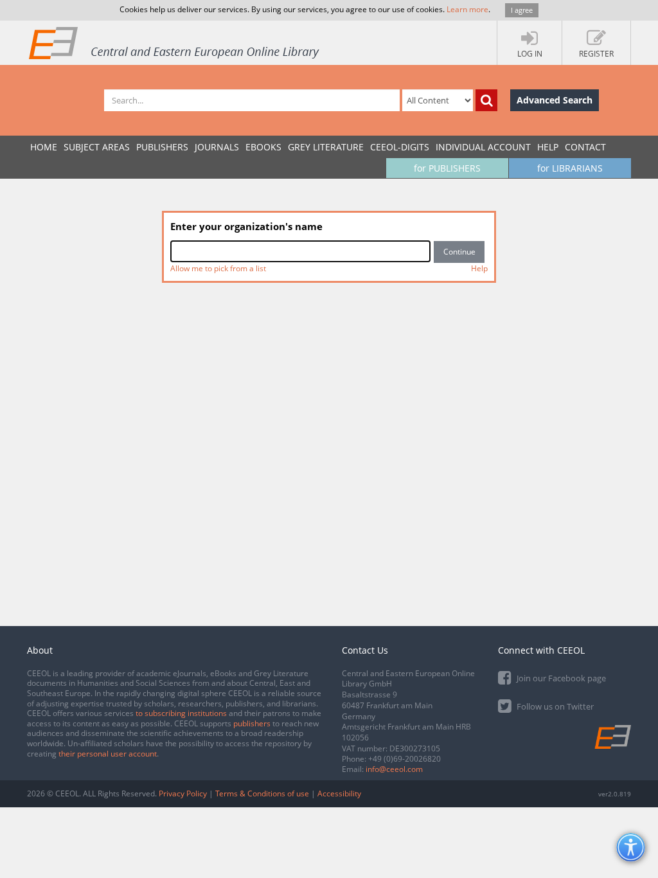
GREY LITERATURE (326, 147)
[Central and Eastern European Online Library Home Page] (175, 42)
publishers (252, 723)
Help (547, 147)
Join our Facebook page (560, 678)
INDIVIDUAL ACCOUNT (483, 147)
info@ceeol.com (394, 769)
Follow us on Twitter (554, 706)
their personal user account (107, 753)
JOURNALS (217, 147)
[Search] (486, 100)
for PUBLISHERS (447, 168)
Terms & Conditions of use (262, 793)
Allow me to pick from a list (218, 268)
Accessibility (339, 793)
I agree (522, 10)
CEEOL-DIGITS (399, 147)
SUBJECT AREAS (97, 147)
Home (43, 147)
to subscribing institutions (181, 713)
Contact (585, 147)
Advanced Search (554, 100)
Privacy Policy (183, 793)
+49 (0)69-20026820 (404, 758)
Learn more (467, 9)
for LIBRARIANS (570, 168)
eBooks (263, 147)
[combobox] (300, 251)
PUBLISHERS (162, 147)
